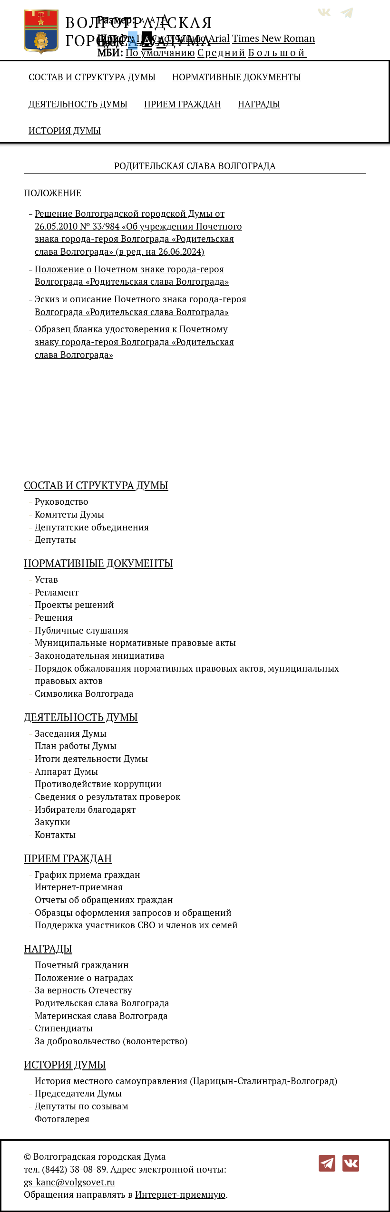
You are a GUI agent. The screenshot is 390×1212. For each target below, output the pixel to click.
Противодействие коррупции (98, 783)
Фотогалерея (62, 1119)
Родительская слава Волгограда (102, 1003)
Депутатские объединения (92, 527)
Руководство (61, 501)
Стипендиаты (64, 1028)
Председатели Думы (78, 1093)
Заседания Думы (71, 733)
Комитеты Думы (69, 514)
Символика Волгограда (84, 693)
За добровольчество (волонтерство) (111, 1041)
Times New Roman (273, 38)
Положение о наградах (84, 977)
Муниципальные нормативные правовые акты (135, 642)
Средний (221, 52)
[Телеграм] (327, 1162)
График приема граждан (87, 874)
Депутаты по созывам (81, 1106)
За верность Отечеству (83, 990)
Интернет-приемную (180, 1194)
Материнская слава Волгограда (101, 1015)
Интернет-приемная (79, 887)
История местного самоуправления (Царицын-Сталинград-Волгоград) (186, 1081)
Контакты (55, 834)
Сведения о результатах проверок (107, 796)
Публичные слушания (81, 630)
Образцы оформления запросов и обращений (133, 912)
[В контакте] (350, 1162)
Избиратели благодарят (85, 809)
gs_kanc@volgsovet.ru (69, 1182)
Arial (219, 38)
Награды (259, 104)
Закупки (52, 821)
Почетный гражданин (82, 965)
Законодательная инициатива (100, 655)
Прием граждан (182, 104)
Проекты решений (74, 604)
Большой (277, 52)
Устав (46, 579)
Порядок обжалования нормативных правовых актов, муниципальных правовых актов (187, 675)
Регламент (56, 592)
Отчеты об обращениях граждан (104, 899)
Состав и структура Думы (92, 77)
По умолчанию (171, 38)
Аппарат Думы (66, 771)
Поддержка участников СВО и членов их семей (136, 925)
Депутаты (55, 539)
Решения (54, 617)
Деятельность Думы (78, 104)
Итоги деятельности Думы (91, 758)
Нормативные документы (236, 77)
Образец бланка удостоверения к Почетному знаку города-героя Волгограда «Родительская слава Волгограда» (134, 341)
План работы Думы (76, 745)
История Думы (65, 130)
